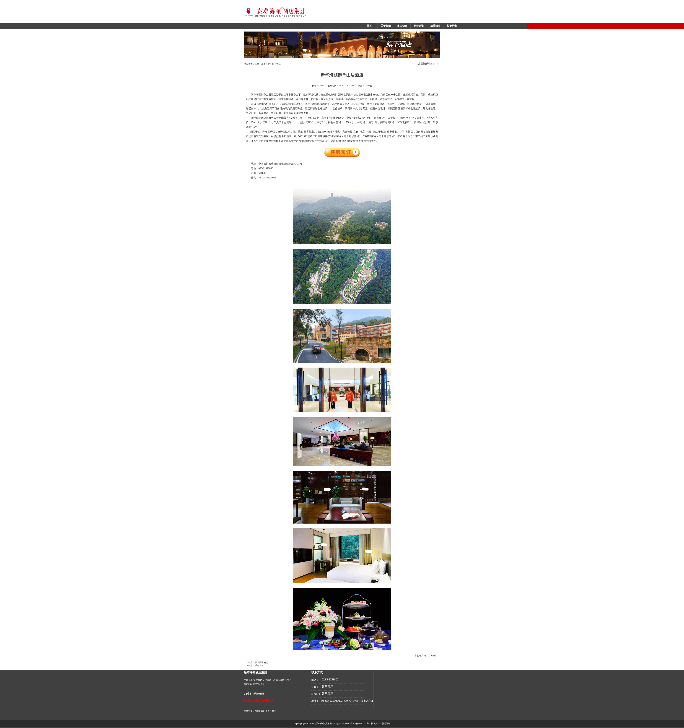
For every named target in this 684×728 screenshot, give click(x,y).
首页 (369, 25)
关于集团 (386, 25)
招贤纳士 (452, 25)
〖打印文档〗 (421, 655)
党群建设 (419, 25)
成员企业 (265, 64)
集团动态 (402, 25)
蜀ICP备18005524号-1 (254, 684)
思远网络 (386, 723)
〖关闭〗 (432, 655)
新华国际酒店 (261, 662)
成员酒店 (435, 25)
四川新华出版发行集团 (265, 711)
